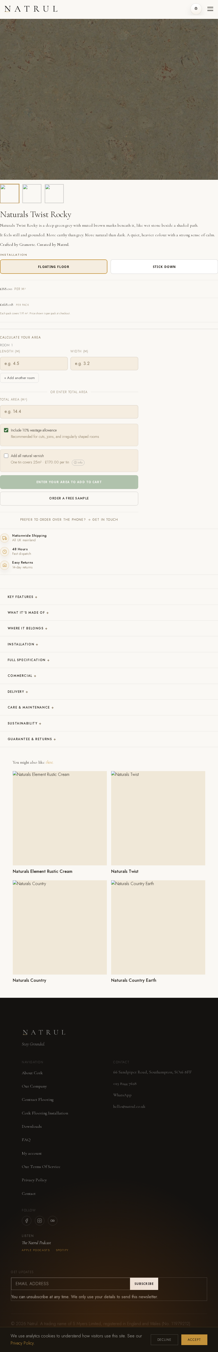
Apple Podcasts (36, 1250)
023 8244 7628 (125, 1083)
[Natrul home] (31, 8)
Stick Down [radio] (164, 267)
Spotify (62, 1250)
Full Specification (29, 660)
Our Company (34, 1086)
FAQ (26, 1139)
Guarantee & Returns (32, 739)
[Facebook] (26, 1220)
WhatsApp (122, 1095)
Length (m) (10, 351)
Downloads (32, 1126)
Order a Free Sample (69, 498)
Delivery (18, 691)
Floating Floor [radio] (53, 267)
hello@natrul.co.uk (129, 1106)
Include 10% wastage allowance (55, 433)
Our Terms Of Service (41, 1166)
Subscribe (144, 1284)
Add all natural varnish (46, 459)
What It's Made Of (28, 612)
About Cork (32, 1073)
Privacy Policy (34, 1180)
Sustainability (25, 723)
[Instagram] (39, 1220)
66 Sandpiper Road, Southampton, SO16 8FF (152, 1072)
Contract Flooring (37, 1099)
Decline (164, 1339)
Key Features (23, 597)
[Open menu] (210, 9)
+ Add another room (19, 377)
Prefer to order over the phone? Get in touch (69, 519)
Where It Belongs (28, 628)
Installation (23, 644)
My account (32, 1153)
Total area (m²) (13, 399)
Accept (194, 1339)
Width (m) (79, 351)
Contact (29, 1193)
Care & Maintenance (31, 707)
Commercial (22, 675)
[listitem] (9, 193)
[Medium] (52, 1220)
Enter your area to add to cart (69, 482)
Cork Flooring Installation (45, 1113)
